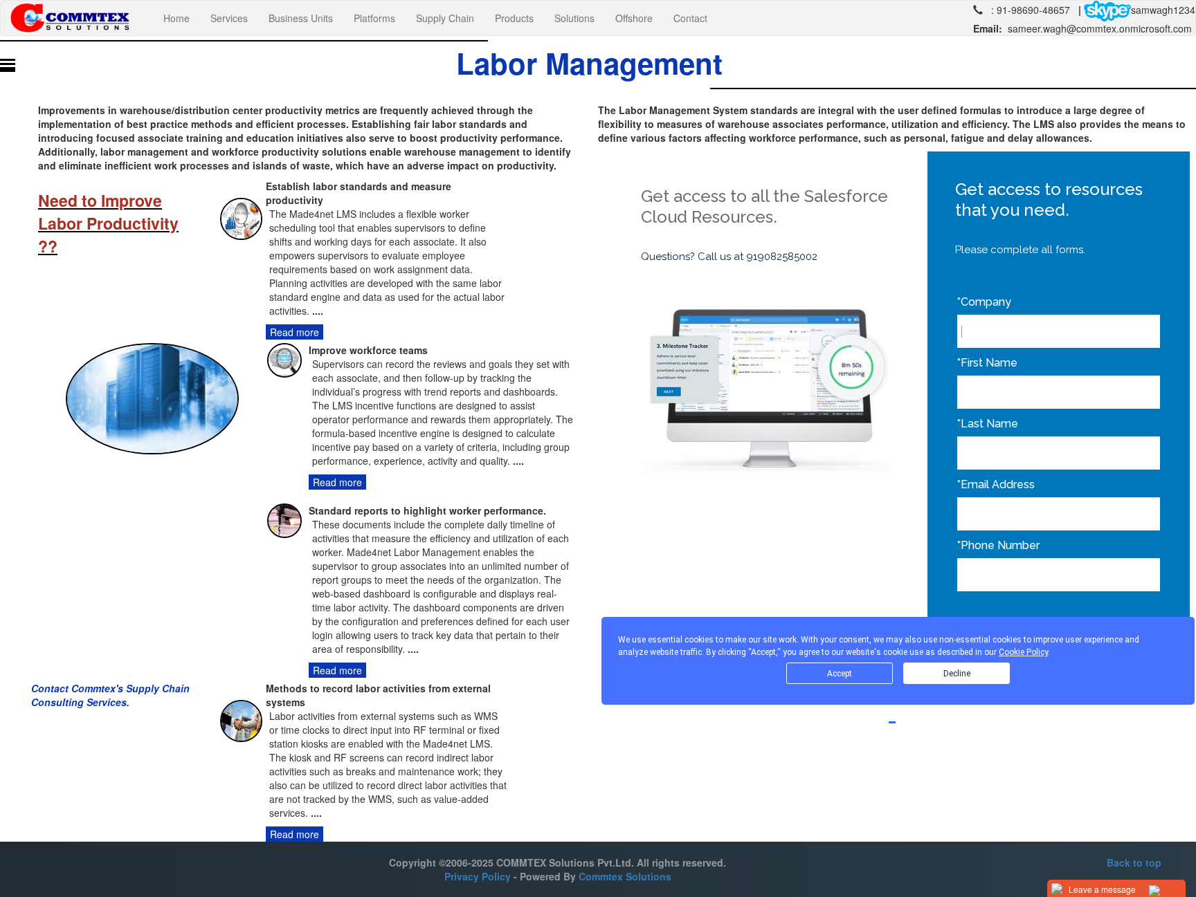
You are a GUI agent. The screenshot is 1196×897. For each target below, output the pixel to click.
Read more (294, 332)
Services (229, 18)
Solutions (574, 18)
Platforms (374, 18)
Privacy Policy (477, 876)
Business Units (301, 18)
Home (181, 17)
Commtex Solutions (625, 876)
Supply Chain (445, 18)
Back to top (1134, 862)
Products (514, 18)
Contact (690, 18)
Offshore (634, 18)
